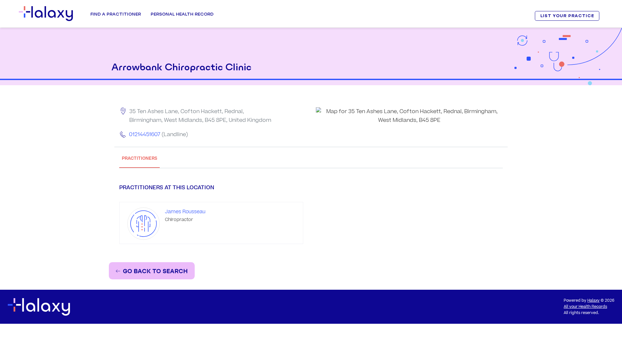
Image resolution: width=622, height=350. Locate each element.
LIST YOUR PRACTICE (567, 15)
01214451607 (144, 134)
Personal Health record (182, 14)
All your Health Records (585, 306)
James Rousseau (185, 211)
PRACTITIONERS (139, 158)
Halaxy (593, 300)
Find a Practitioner (115, 14)
